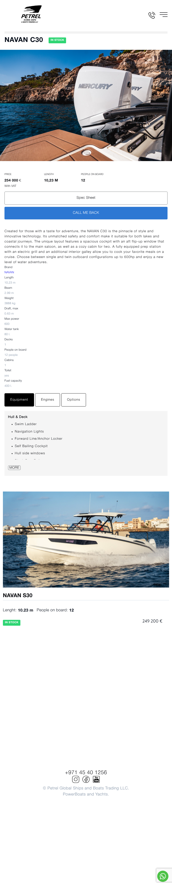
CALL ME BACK (86, 213)
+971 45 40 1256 (86, 772)
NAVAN (9, 272)
